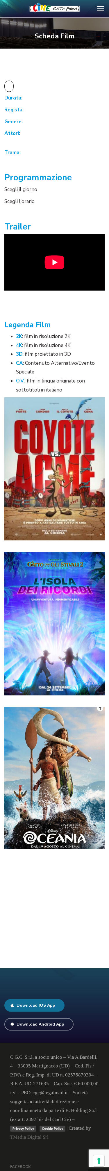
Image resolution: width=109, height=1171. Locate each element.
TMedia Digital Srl (29, 1137)
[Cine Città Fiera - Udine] (54, 8)
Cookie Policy (52, 1128)
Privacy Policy (23, 1128)
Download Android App (40, 1024)
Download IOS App (36, 1005)
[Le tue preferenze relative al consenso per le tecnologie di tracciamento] (98, 1160)
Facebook (20, 1167)
